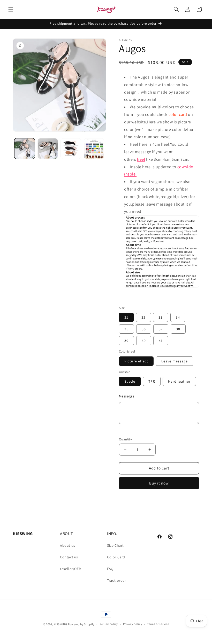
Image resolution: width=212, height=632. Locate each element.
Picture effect (136, 361)
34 (178, 317)
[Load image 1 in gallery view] (24, 148)
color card (178, 114)
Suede (129, 381)
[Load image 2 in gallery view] (47, 148)
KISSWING (60, 624)
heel (141, 159)
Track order (116, 580)
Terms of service (158, 624)
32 (143, 317)
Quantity (125, 439)
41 (161, 340)
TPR (151, 381)
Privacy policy (132, 624)
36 (144, 329)
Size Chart (115, 545)
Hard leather (179, 381)
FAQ (110, 568)
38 (178, 329)
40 (144, 340)
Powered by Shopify (81, 624)
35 (126, 329)
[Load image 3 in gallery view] (70, 148)
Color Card (116, 557)
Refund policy (109, 624)
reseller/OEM (70, 568)
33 (160, 317)
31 (126, 317)
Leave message (174, 361)
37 (161, 329)
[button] (11, 9)
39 (126, 340)
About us (67, 545)
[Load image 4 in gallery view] (94, 148)
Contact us (69, 557)
